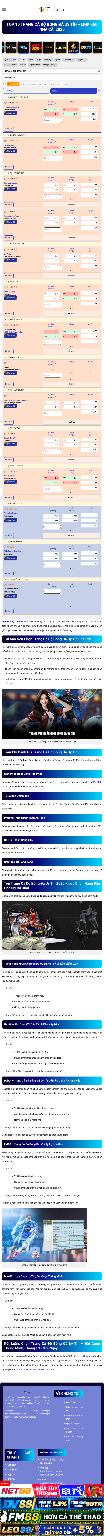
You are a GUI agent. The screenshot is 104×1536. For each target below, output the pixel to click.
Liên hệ (11, 1484)
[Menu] (4, 9)
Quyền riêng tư (73, 1423)
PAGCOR (97, 782)
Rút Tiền (12, 1479)
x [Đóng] (5, 1484)
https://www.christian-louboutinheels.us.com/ (32, 1369)
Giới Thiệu (71, 1402)
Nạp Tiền (12, 1474)
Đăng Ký (12, 1465)
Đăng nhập (13, 1469)
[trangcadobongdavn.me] (52, 9)
